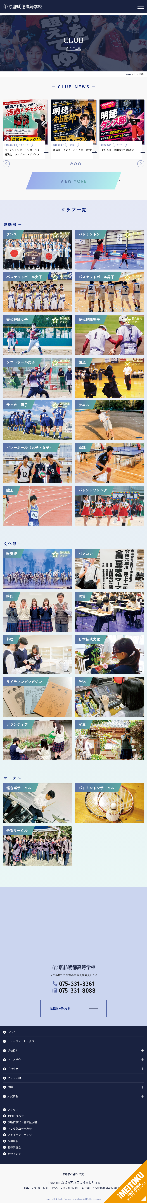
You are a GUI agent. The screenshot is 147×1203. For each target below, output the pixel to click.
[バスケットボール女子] (37, 310)
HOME (129, 74)
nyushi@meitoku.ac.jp (106, 1187)
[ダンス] (37, 268)
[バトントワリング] (109, 524)
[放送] (109, 715)
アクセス (13, 1109)
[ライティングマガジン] (37, 715)
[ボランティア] (37, 758)
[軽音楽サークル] (37, 821)
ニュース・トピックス (21, 1041)
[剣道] (109, 396)
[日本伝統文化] (109, 673)
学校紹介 (13, 1050)
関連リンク (14, 1153)
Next (140, 163)
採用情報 (13, 1141)
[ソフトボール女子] (37, 396)
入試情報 (13, 1096)
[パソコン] (109, 587)
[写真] (109, 758)
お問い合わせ (60, 1008)
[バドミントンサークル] (109, 821)
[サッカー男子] (37, 439)
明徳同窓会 (14, 1147)
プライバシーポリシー (21, 1135)
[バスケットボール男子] (109, 310)
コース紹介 (14, 1059)
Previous (6, 163)
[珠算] (109, 630)
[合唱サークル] (37, 864)
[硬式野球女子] (37, 353)
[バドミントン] (109, 268)
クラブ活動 (14, 1078)
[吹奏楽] (37, 587)
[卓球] (109, 481)
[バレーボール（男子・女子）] (37, 481)
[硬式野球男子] (109, 353)
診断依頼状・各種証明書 (22, 1122)
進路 (10, 1087)
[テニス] (109, 439)
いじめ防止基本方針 (20, 1128)
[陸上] (37, 524)
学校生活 (13, 1069)
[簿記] (37, 630)
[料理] (37, 673)
